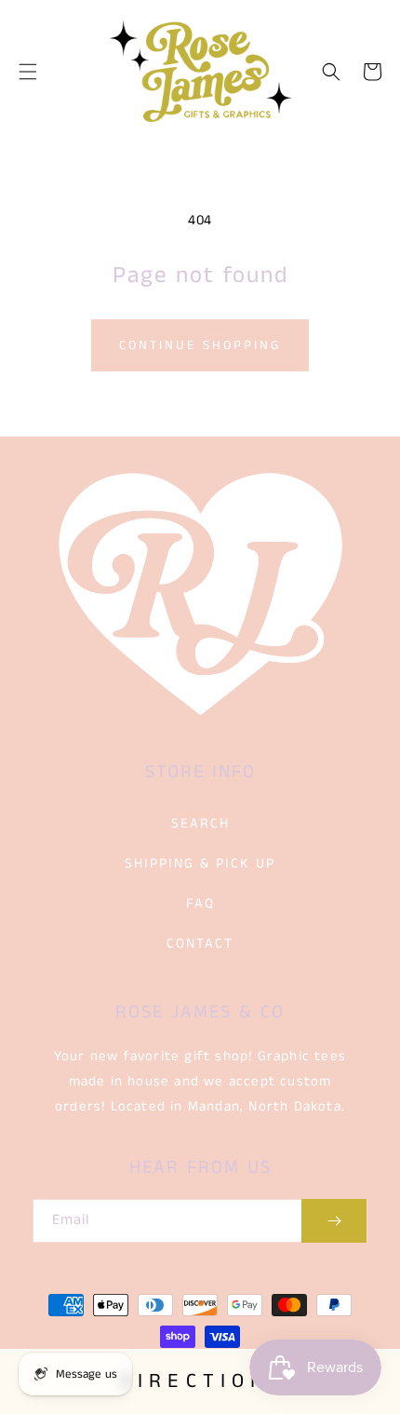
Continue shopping (200, 345)
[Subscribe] (334, 1221)
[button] (27, 71)
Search (200, 823)
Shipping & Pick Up (200, 863)
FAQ (200, 903)
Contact (200, 943)
